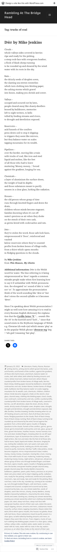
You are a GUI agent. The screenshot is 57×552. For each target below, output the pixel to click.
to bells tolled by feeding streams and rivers (30, 516)
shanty (28, 491)
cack (25, 391)
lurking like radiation (16, 444)
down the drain (31, 404)
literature (37, 441)
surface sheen (17, 509)
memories (21, 449)
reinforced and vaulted (42, 476)
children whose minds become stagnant (27, 392)
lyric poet (40, 444)
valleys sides (15, 524)
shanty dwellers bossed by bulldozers (27, 492)
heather (26, 431)
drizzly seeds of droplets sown (21, 406)
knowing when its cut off (37, 434)
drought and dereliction (13, 409)
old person (39, 459)
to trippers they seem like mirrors (27, 517)
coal (6, 399)
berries (46, 381)
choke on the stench (37, 394)
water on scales (44, 524)
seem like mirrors (18, 491)
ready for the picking (16, 476)
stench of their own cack (29, 504)
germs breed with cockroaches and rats (25, 429)
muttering (31, 456)
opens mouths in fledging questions (37, 464)
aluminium (29, 374)
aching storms (12, 369)
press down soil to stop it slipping (25, 474)
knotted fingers (21, 434)
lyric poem (32, 444)
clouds (48, 396)
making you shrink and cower (36, 446)
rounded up (29, 481)
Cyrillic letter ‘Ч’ (26, 316)
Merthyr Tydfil (31, 449)
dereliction (20, 404)
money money (16, 454)
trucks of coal (46, 519)
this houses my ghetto (38, 511)
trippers (37, 519)
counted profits (46, 399)
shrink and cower (10, 496)
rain (5, 476)
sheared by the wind (36, 494)
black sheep (9, 384)
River (50, 479)
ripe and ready (18, 479)
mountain (26, 454)
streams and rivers (30, 506)
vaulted (24, 524)
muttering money (42, 456)
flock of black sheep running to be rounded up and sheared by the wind (28, 420)
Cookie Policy (9, 541)
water (35, 524)
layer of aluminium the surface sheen (29, 436)
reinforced (29, 476)
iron (49, 431)
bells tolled (18, 376)
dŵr (5, 411)
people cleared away (40, 466)
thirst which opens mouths (19, 511)
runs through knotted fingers (18, 484)
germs (43, 426)
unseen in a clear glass (38, 521)
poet (28, 471)
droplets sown (39, 406)
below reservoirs (16, 379)
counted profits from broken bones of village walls (23, 401)
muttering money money (13, 459)
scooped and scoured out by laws (34, 486)
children (40, 391)
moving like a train (37, 454)
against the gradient (44, 371)
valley (50, 521)
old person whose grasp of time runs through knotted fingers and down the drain (28, 461)
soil (11, 501)
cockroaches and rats (25, 399)
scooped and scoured (12, 486)
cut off (13, 404)
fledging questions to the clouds (21, 416)
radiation (47, 474)
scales (44, 484)
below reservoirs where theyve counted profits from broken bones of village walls (25, 380)
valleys (7, 524)
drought (48, 406)
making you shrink (17, 446)
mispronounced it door (32, 451)
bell (11, 376)
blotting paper (19, 384)
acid (50, 369)
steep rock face (23, 501)
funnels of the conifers (31, 426)
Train (31, 519)
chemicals (32, 391)
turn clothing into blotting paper (16, 521)
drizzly (40, 404)
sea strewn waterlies (32, 489)
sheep (47, 494)
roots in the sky (18, 481)
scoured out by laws (12, 489)
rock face (7, 481)
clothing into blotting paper (30, 396)
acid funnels (9, 371)
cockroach (12, 399)
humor (38, 431)
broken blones (27, 386)
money (7, 454)
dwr (50, 409)
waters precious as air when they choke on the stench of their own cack (26, 529)
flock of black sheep (42, 416)
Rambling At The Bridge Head (22, 15)
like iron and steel (21, 439)
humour (44, 431)
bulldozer (12, 389)
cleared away (14, 396)
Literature (28, 366)
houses (32, 431)
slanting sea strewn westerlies (39, 496)
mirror (21, 451)
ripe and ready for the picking (36, 479)
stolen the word (45, 504)
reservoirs (8, 479)
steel (15, 501)
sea (21, 489)
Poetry (34, 366)
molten (45, 451)
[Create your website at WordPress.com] (28, 3)
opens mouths (17, 464)
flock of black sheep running (15, 419)
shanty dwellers (38, 491)
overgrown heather (24, 466)
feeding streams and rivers (17, 414)
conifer (37, 399)
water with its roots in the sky (31, 526)
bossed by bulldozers (34, 384)
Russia (40, 366)
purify (41, 474)
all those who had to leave (14, 374)
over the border (10, 466)
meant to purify (10, 449)
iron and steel (9, 434)
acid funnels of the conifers (25, 371)
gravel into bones (15, 431)
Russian (47, 366)
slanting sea (22, 496)
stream (19, 506)
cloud (44, 396)
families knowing (21, 411)
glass (43, 429)
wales (30, 524)
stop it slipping (9, 506)
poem (23, 471)
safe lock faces (35, 484)
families (11, 411)
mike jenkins (42, 449)
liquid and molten (26, 441)
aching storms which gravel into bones (33, 369)
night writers (29, 459)
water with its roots (11, 526)
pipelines (16, 471)
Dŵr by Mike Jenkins (23, 42)
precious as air (41, 471)
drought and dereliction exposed (35, 409)
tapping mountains (30, 509)
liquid (17, 441)
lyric (26, 444)
